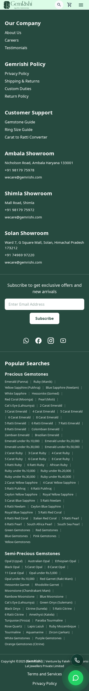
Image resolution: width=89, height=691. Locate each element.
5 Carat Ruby (14, 459)
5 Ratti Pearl (70, 518)
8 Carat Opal (56, 567)
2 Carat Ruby (14, 453)
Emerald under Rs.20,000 (62, 441)
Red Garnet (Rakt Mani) (56, 579)
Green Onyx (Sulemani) (56, 602)
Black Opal (12, 567)
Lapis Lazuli (36, 626)
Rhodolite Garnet (47, 584)
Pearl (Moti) (46, 399)
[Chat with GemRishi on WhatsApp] (75, 677)
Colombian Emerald (45, 429)
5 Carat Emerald (71, 411)
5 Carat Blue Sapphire (20, 500)
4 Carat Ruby (61, 453)
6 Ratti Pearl (13, 524)
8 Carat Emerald (47, 417)
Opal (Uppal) (14, 561)
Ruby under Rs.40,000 (56, 476)
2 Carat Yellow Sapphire (21, 482)
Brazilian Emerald (47, 435)
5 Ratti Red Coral (49, 512)
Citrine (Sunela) (36, 608)
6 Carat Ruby (37, 459)
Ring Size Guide (19, 129)
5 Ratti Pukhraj (15, 488)
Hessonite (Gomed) (45, 393)
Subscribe (44, 318)
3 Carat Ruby (37, 453)
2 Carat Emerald (51, 405)
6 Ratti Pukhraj (41, 488)
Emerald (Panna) (16, 381)
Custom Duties (18, 88)
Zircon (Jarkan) (59, 632)
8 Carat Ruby (61, 459)
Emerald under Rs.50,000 (62, 447)
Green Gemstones (17, 530)
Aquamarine (34, 632)
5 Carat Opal (33, 567)
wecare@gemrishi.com (23, 177)
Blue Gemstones (16, 536)
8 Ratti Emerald (15, 429)
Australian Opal (39, 561)
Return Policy (16, 96)
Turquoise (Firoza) (17, 620)
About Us (13, 32)
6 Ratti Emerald (42, 423)
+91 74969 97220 (19, 254)
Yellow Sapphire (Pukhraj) (22, 387)
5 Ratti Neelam (50, 500)
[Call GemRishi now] (77, 660)
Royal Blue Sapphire (19, 512)
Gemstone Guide (20, 122)
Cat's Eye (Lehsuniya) (19, 602)
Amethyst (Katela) (41, 614)
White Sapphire (15, 393)
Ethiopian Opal (65, 561)
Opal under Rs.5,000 (43, 573)
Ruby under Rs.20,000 (56, 471)
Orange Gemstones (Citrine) (24, 644)
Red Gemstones (47, 530)
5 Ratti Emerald (15, 423)
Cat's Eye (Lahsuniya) (19, 405)
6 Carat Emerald (19, 417)
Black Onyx (12, 608)
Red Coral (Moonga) (19, 399)
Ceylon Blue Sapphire (46, 506)
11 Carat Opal (14, 573)
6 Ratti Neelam (15, 506)
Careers (12, 40)
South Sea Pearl (68, 524)
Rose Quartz (13, 626)
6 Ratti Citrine (14, 614)
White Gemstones (17, 638)
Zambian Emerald (17, 435)
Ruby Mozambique (62, 626)
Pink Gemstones (44, 536)
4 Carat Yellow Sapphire (59, 482)
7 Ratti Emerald (69, 423)
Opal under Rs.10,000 (19, 579)
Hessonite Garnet (17, 584)
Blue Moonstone (51, 596)
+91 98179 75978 (19, 170)
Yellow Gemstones (17, 542)
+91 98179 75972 (19, 209)
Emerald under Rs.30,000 (22, 447)
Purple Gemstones (48, 638)
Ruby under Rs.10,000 (20, 471)
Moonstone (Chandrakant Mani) (27, 590)
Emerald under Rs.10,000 (22, 441)
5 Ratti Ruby (13, 465)
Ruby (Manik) (42, 381)
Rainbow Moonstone (19, 596)
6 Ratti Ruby (35, 465)
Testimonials (16, 47)
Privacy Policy (17, 73)
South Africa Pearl (39, 524)
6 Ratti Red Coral (16, 518)
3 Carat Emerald (16, 411)
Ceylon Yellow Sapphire (21, 494)
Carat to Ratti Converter (26, 137)
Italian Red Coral (44, 518)
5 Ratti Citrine (62, 608)
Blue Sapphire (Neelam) (62, 387)
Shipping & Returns (22, 81)
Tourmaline (13, 632)
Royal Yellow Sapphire (58, 494)
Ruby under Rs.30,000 (20, 476)
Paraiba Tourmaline (49, 620)
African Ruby (59, 465)
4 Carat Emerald (44, 411)
